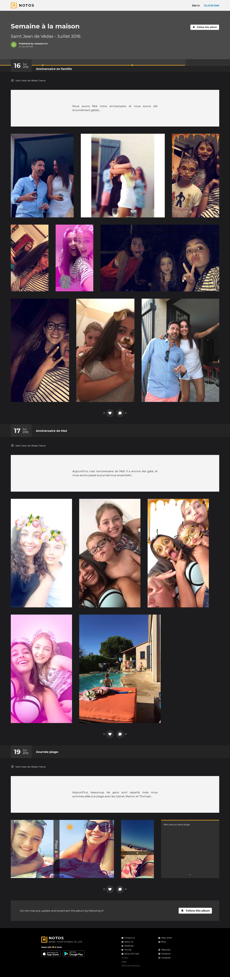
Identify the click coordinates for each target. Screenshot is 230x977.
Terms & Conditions (131, 966)
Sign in (196, 5)
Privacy (125, 958)
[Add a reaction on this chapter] (110, 413)
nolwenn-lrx (41, 43)
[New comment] (120, 413)
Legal (124, 962)
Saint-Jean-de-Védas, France (30, 80)
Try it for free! (211, 5)
